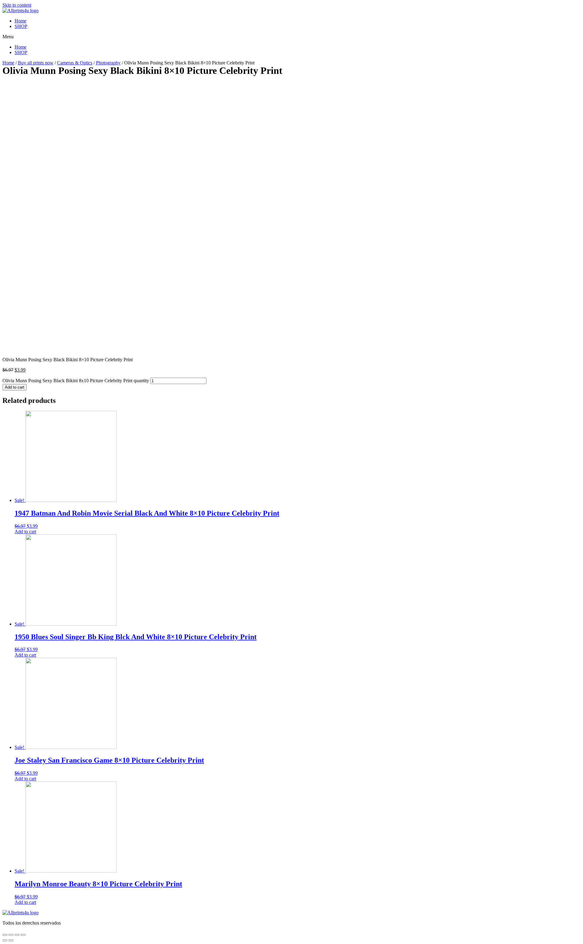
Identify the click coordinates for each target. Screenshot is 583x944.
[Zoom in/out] (23, 935)
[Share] (11, 935)
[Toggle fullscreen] (17, 935)
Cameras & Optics (74, 62)
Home (20, 20)
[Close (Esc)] (4, 935)
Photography (108, 62)
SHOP (21, 26)
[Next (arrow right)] (11, 940)
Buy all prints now (35, 62)
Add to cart (14, 387)
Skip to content (16, 5)
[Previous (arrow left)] (4, 940)
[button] (291, 36)
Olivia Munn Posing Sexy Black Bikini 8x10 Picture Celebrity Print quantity (75, 380)
